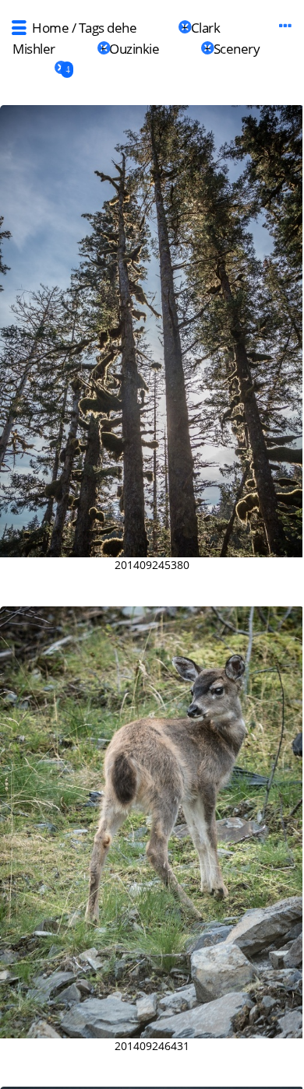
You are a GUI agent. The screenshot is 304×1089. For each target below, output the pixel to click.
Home (50, 28)
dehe (121, 28)
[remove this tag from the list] (157, 28)
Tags (91, 28)
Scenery (237, 49)
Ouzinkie (134, 49)
